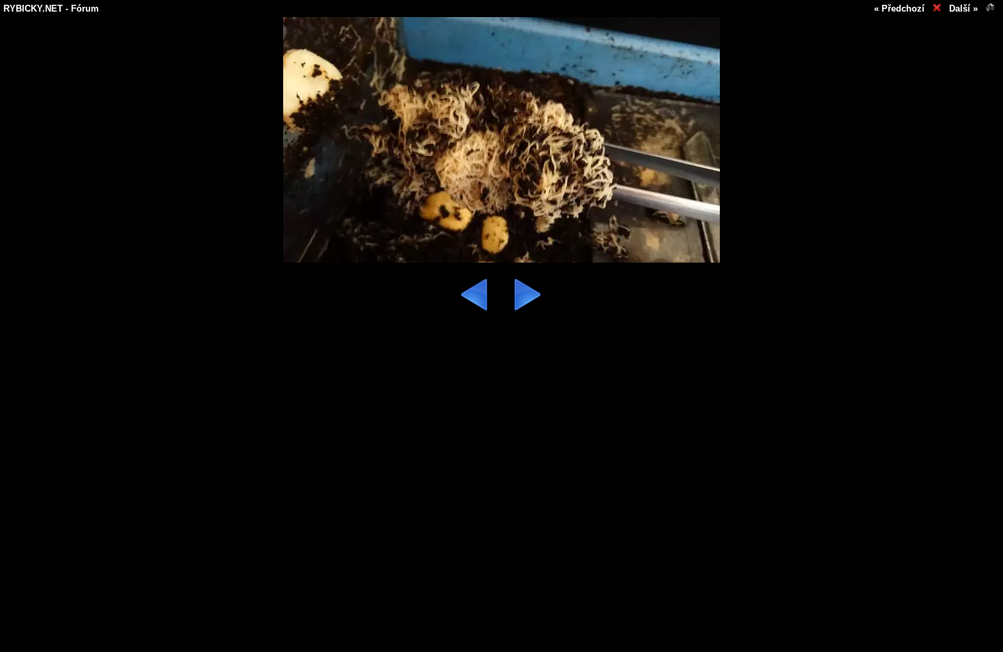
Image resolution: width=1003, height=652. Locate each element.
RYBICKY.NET (33, 8)
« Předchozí (899, 8)
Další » (963, 8)
